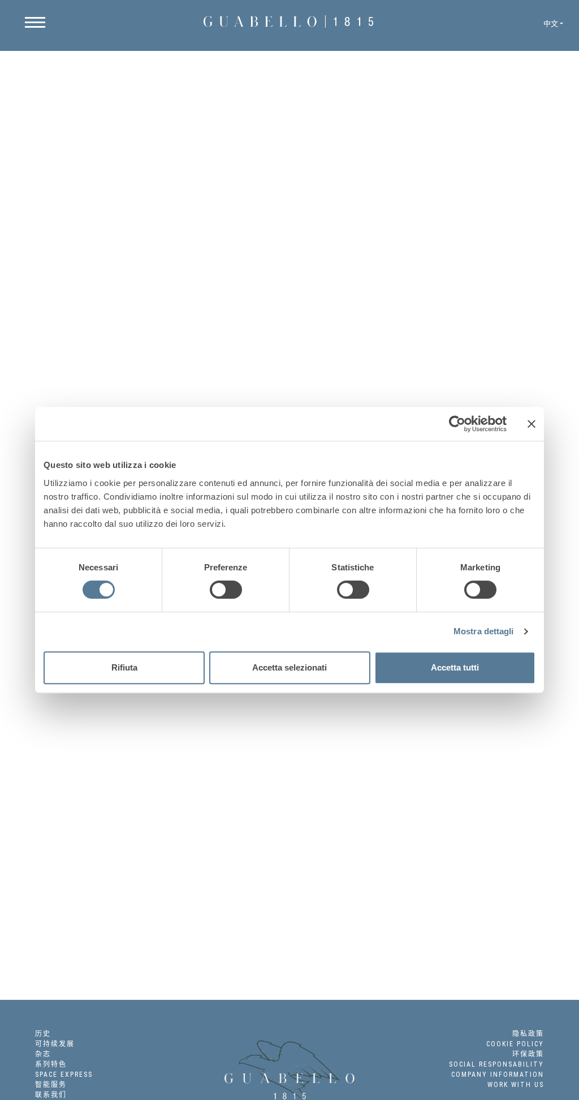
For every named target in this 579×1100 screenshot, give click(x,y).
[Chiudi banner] (531, 424)
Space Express (64, 1074)
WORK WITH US (515, 1085)
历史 (43, 1034)
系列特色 (51, 1064)
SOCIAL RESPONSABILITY (496, 1064)
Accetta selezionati (289, 667)
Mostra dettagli (483, 631)
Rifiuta (124, 667)
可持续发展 (55, 1044)
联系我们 (51, 1095)
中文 (550, 23)
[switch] (226, 590)
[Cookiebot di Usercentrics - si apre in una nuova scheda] (457, 423)
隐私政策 (528, 1034)
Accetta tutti (455, 667)
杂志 (43, 1054)
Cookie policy (515, 1044)
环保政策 (528, 1054)
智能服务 (51, 1085)
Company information (497, 1074)
